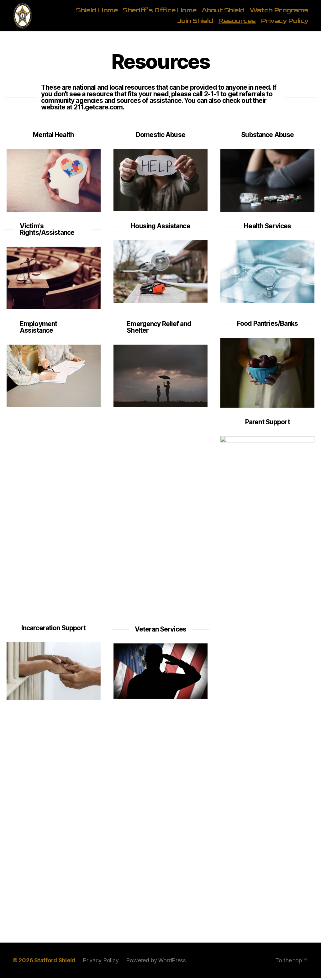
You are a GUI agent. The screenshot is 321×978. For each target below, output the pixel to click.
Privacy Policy (284, 21)
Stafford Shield (54, 960)
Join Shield (195, 21)
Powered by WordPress (156, 960)
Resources (237, 21)
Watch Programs (279, 10)
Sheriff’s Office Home (160, 10)
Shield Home (97, 10)
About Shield (223, 10)
